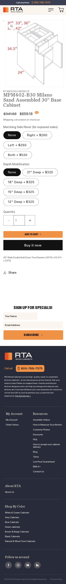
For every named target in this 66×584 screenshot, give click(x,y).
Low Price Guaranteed (44, 461)
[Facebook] (8, 565)
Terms (36, 456)
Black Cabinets (12, 536)
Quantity (9, 211)
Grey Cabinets (12, 517)
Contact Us (38, 471)
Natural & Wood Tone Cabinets (20, 541)
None (12, 135)
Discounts (38, 434)
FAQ (35, 439)
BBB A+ (37, 466)
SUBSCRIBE (31, 335)
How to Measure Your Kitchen (47, 424)
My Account (11, 419)
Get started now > (23, 396)
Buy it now (33, 245)
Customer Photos (41, 429)
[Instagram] (18, 565)
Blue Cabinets (12, 522)
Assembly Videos (41, 419)
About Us (9, 492)
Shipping (8, 119)
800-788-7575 (42, 2)
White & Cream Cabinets (17, 512)
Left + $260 (17, 145)
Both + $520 (17, 155)
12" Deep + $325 (21, 202)
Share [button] (12, 272)
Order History (12, 424)
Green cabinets (12, 527)
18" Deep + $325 (21, 182)
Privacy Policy (56, 579)
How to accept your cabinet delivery (46, 445)
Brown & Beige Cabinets (17, 531)
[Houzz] (37, 565)
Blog (35, 452)
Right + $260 (37, 135)
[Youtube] (27, 565)
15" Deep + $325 (21, 192)
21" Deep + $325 (40, 172)
